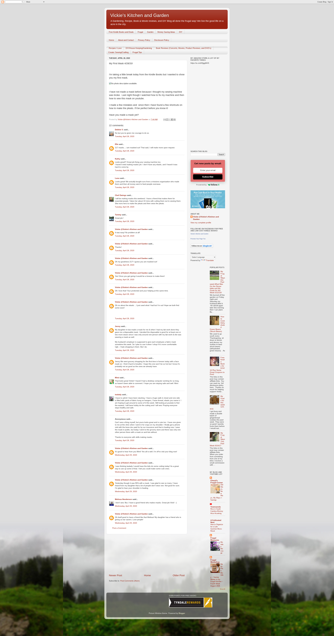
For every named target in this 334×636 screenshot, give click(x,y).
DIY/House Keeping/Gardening (139, 48)
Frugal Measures (214, 539)
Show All (222, 589)
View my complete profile (200, 223)
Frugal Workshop (215, 561)
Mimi (117, 378)
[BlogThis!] (167, 119)
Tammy (118, 215)
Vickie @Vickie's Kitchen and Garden (131, 229)
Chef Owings (120, 195)
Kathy (117, 159)
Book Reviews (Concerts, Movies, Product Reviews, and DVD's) (183, 48)
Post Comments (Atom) (130, 581)
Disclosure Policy (161, 40)
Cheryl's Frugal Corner (216, 482)
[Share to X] (169, 119)
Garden (150, 32)
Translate (210, 260)
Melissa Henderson (123, 499)
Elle (116, 144)
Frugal (140, 32)
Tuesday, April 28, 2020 (124, 136)
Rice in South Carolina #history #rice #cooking (216, 511)
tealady (118, 395)
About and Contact (126, 40)
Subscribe (207, 177)
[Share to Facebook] (172, 119)
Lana (117, 178)
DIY (180, 32)
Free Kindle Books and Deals (121, 32)
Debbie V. (119, 130)
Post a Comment (119, 528)
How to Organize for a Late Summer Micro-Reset (216, 527)
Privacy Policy (144, 40)
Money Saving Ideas (166, 32)
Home (111, 40)
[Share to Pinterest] (174, 119)
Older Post (179, 575)
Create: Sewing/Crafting (118, 52)
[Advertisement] (146, 554)
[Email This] (164, 119)
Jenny (117, 326)
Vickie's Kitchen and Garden (139, 15)
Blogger (182, 613)
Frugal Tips (137, 52)
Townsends (215, 507)
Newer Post (115, 575)
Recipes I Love (115, 48)
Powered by (201, 185)
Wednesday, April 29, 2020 (126, 455)
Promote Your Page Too (197, 239)
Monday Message (221, 547)
